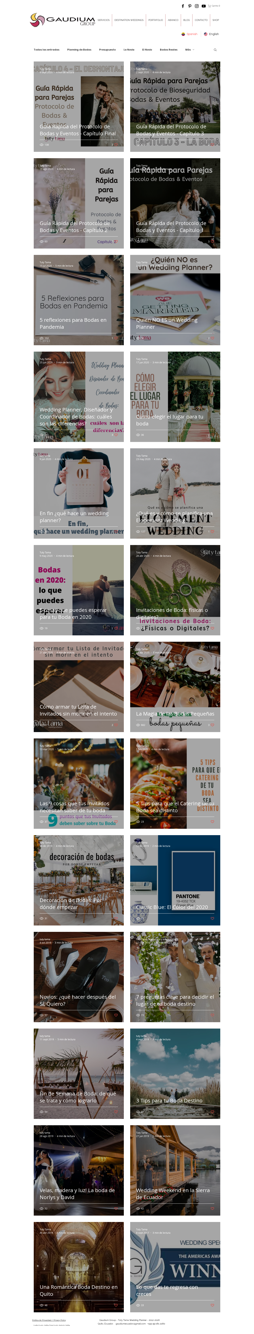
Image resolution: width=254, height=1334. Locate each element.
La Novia (129, 49)
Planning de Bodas (79, 49)
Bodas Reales (168, 49)
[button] (214, 6)
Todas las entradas (46, 49)
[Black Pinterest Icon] (189, 6)
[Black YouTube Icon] (203, 6)
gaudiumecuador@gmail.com (131, 1323)
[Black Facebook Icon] (182, 6)
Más (188, 49)
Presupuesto (107, 49)
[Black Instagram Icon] (196, 6)
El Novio (147, 49)
